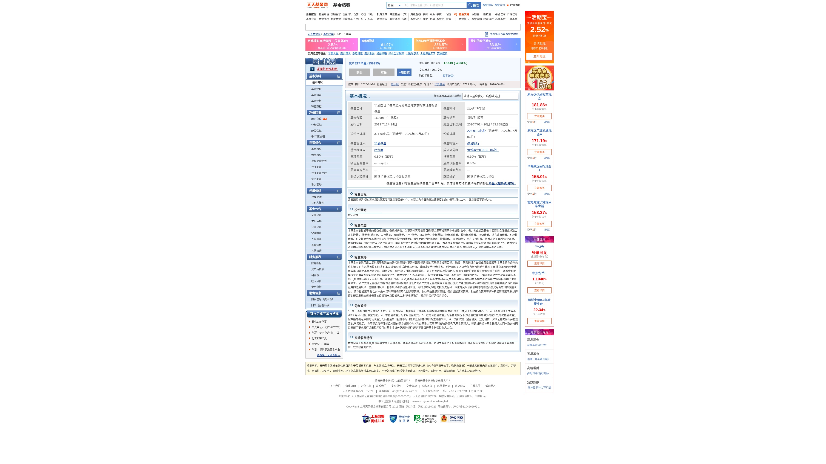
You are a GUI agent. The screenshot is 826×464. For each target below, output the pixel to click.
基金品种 (324, 19)
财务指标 (316, 263)
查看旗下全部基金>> (329, 355)
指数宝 (487, 14)
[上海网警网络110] (373, 418)
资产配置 (316, 179)
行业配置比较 (319, 173)
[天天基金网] (317, 5)
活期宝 (475, 14)
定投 (356, 14)
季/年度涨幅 (318, 136)
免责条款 (412, 386)
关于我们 (335, 386)
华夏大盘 (333, 53)
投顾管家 (336, 14)
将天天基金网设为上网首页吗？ (393, 380)
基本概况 (317, 82)
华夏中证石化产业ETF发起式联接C (326, 328)
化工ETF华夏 (319, 338)
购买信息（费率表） (322, 299)
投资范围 (360, 225)
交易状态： (431, 70)
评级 (370, 14)
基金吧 (440, 19)
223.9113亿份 (476, 131)
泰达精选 (357, 53)
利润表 (315, 275)
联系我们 (381, 386)
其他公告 (316, 250)
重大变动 (316, 184)
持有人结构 (317, 202)
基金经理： (388, 84)
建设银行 (473, 143)
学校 (439, 14)
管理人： (434, 84)
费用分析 (316, 286)
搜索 (474, 5)
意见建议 (460, 386)
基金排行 (347, 14)
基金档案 (341, 5)
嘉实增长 (345, 53)
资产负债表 (317, 269)
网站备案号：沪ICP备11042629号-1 (459, 406)
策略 (425, 19)
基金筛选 (382, 19)
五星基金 (512, 19)
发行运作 (316, 221)
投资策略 (360, 257)
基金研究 (415, 19)
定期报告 (316, 233)
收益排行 (488, 19)
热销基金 (500, 19)
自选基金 (395, 14)
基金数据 (311, 14)
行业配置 (316, 167)
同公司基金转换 (320, 305)
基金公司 (500, 5)
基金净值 (324, 14)
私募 (370, 19)
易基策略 (381, 53)
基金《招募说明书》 (502, 183)
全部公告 (316, 215)
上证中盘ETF (427, 53)
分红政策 (360, 306)
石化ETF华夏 (319, 321)
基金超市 (464, 19)
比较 (404, 14)
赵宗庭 (395, 84)
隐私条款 (427, 386)
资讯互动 (415, 14)
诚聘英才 (490, 386)
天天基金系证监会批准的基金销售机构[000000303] (380, 396)
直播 (448, 19)
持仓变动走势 (319, 161)
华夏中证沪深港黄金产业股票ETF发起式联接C (326, 350)
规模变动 (316, 197)
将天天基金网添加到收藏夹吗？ (433, 380)
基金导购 (477, 19)
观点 (432, 14)
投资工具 (382, 14)
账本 (404, 19)
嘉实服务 (369, 53)
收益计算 (395, 19)
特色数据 (316, 106)
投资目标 (360, 194)
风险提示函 (443, 386)
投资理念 (360, 210)
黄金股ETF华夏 (320, 344)
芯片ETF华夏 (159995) (364, 63)
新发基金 (336, 19)
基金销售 (316, 245)
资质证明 (350, 386)
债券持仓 (316, 155)
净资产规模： (476, 84)
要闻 (425, 14)
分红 (356, 19)
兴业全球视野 (396, 53)
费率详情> (449, 75)
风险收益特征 (363, 338)
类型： (411, 84)
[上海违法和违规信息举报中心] (425, 418)
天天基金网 (314, 34)
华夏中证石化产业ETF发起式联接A (326, 333)
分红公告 (316, 227)
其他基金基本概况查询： (448, 96)
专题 (448, 14)
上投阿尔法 (412, 53)
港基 (363, 14)
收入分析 (316, 281)
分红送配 (316, 125)
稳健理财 (500, 14)
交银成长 (442, 53)
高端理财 (512, 14)
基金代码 (487, 5)
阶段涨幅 (316, 131)
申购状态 (347, 19)
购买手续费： (437, 75)
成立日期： (361, 84)
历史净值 (316, 119)
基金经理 (316, 88)
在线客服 (475, 386)
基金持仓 (316, 149)
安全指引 (396, 386)
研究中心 (366, 386)
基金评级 (316, 100)
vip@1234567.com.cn (405, 391)
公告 (363, 19)
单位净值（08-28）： (443, 63)
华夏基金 (440, 84)
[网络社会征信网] (399, 418)
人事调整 (316, 239)
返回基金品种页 (327, 69)
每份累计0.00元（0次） (483, 150)
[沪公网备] (452, 418)
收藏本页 (514, 5)
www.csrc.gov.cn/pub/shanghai (430, 401)
